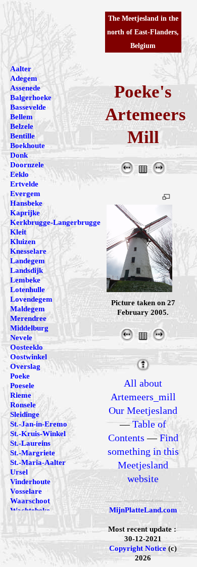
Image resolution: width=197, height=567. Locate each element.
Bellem (21, 117)
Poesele (22, 386)
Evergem (25, 194)
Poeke (20, 376)
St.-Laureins (30, 443)
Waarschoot (30, 501)
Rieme (20, 395)
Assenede (25, 88)
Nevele (21, 338)
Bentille (22, 136)
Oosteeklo (26, 347)
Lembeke (25, 280)
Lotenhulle (27, 290)
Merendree (28, 318)
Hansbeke (26, 203)
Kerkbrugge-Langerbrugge (55, 222)
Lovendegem (31, 299)
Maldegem (27, 309)
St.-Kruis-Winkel (38, 434)
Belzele (21, 126)
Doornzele (27, 165)
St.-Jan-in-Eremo (38, 424)
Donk (19, 155)
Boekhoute (27, 145)
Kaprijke (25, 213)
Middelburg (29, 328)
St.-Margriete (32, 453)
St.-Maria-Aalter (38, 462)
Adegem (23, 78)
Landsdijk (26, 270)
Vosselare (26, 491)
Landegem (27, 261)
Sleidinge (24, 414)
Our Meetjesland (143, 410)
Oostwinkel (28, 357)
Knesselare (28, 251)
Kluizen (22, 242)
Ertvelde (24, 184)
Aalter (20, 69)
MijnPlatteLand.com (143, 510)
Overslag (25, 366)
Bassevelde (28, 107)
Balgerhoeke (31, 97)
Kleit (18, 232)
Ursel (19, 472)
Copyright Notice (137, 548)
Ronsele (23, 405)
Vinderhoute (30, 482)
